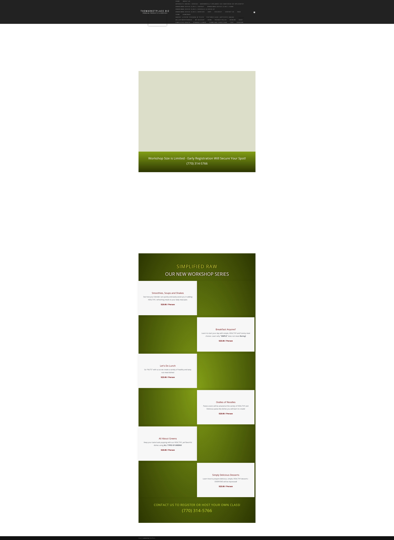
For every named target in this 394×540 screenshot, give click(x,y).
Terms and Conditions (218, 22)
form (178, 14)
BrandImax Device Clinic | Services (190, 12)
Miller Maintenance (184, 20)
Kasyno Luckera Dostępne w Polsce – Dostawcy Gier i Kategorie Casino (205, 17)
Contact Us (229, 12)
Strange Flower (199, 22)
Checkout (218, 12)
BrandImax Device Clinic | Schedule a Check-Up (195, 9)
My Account (200, 20)
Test (232, 22)
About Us (186, 1)
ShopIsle (141, 538)
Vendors (240, 22)
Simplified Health (183, 22)
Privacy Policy (221, 20)
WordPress (152, 538)
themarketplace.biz (155, 11)
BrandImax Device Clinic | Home (220, 6)
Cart (209, 12)
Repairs (233, 20)
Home (178, 1)
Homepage (187, 14)
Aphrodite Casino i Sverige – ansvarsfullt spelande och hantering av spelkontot (210, 4)
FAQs (239, 12)
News (210, 20)
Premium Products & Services (155, 13)
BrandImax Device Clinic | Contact (190, 6)
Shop (241, 20)
